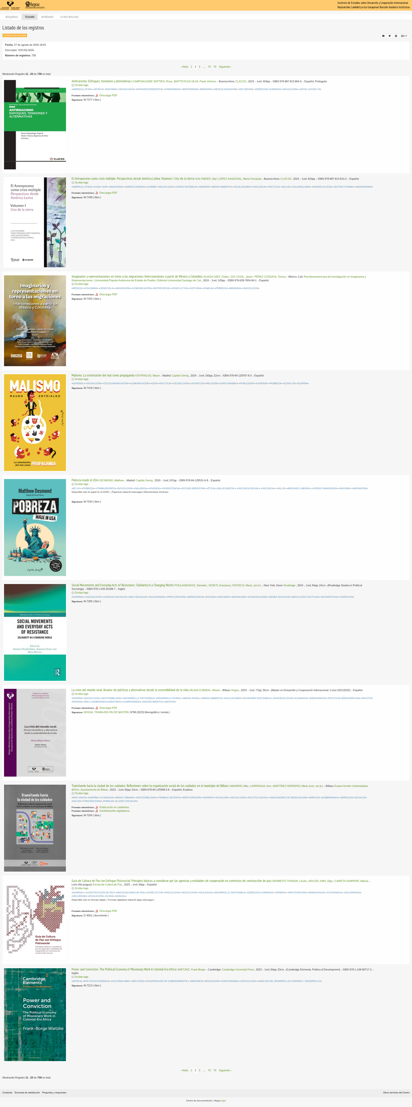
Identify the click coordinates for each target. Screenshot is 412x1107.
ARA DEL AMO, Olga (320, 881)
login (223, 1100)
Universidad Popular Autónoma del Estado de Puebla (124, 280)
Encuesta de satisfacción (27, 1092)
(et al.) (257, 585)
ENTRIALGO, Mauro (148, 375)
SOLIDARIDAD (157, 597)
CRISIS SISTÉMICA (186, 187)
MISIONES (196, 981)
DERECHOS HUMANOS (268, 89)
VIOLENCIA (259, 187)
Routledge (289, 585)
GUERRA (302, 383)
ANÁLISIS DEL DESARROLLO (274, 981)
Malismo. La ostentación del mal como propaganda (103, 375)
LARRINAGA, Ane (260, 786)
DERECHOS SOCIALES (353, 797)
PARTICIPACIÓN (176, 597)
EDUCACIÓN (290, 89)
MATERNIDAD (190, 89)
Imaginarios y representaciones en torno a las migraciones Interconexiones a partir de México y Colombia (137, 276)
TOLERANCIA (334, 892)
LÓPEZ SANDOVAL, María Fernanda (239, 178)
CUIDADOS (301, 698)
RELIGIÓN (212, 383)
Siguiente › (225, 66)
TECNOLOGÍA (180, 383)
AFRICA (98, 89)
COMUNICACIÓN (142, 288)
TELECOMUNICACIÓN (116, 383)
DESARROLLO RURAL (169, 698)
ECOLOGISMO (242, 187)
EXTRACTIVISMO (344, 187)
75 (209, 66)
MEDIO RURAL (191, 698)
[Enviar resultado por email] (383, 36)
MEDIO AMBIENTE (222, 187)
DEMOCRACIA (195, 597)
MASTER (170, 702)
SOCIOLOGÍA (127, 89)
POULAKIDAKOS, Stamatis (190, 585)
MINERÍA (204, 187)
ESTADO (210, 597)
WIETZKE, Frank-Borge (191, 969)
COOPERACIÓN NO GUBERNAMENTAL (167, 981)
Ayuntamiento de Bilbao (94, 789)
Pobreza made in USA (85, 480)
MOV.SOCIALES (138, 597)
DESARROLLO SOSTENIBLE (139, 698)
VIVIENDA (262, 383)
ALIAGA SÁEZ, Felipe (216, 276)
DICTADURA (246, 89)
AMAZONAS (116, 187)
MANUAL (120, 896)
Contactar (7, 1092)
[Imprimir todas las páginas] (396, 36)
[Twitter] (389, 36)
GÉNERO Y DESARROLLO (306, 981)
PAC (87, 702)
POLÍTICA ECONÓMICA (96, 981)
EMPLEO (314, 797)
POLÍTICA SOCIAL (257, 797)
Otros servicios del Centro (396, 1092)
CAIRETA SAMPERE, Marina (351, 881)
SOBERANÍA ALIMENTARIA (106, 702)
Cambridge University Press (238, 969)
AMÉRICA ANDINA (135, 187)
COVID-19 (314, 89)
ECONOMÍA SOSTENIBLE (257, 698)
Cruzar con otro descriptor (14, 35)
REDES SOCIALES (279, 597)
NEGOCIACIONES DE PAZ (130, 892)
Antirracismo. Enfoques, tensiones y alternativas (101, 81)
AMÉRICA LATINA (82, 89)
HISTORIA (195, 288)
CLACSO (240, 81)
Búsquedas (12, 17)
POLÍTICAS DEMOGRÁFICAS (344, 698)
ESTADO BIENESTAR (194, 488)
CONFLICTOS (179, 288)
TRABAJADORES (106, 488)
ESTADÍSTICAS (330, 597)
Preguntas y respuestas (54, 1092)
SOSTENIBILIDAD (111, 698)
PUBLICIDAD (246, 383)
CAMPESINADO (132, 702)
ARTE (303, 89)
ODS (154, 383)
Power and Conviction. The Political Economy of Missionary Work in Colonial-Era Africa (124, 969)
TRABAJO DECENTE (169, 797)
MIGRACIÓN (123, 288)
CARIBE (152, 187)
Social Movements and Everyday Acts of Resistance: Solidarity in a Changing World (122, 585)
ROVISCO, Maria (242, 585)
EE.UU (76, 488)
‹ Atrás (184, 66)
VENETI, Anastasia (219, 585)
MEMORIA (206, 89)
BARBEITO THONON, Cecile (290, 881)
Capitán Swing (180, 375)
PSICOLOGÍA (172, 892)
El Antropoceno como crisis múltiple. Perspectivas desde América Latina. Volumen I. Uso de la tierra (133, 178)
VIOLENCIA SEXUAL (248, 488)
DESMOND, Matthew (112, 480)
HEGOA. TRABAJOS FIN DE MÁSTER (106, 712)
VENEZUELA (106, 288)
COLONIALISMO (301, 187)
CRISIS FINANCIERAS (325, 488)
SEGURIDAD (79, 896)
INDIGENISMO (363, 187)
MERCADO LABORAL (299, 488)
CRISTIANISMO (229, 383)
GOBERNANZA (330, 797)
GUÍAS (109, 896)
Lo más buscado (69, 17)
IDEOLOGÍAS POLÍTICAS (305, 597)
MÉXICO (77, 288)
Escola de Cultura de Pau (107, 884)
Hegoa (235, 690)
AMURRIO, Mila (239, 786)
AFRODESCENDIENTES (149, 89)
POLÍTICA (274, 187)
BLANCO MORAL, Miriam (205, 690)
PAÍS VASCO (79, 797)
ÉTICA (211, 488)
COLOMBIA (91, 288)
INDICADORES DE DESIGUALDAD (288, 797)
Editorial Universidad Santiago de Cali (179, 280)
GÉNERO (208, 797)
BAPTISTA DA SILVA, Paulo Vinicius (195, 81)
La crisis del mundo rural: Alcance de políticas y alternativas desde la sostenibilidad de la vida (130, 690)
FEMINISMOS (172, 89)
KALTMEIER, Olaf (206, 178)
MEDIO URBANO (125, 797)
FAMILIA (208, 288)
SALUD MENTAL (226, 488)
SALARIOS (140, 488)
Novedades (47, 17)
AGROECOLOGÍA (322, 187)
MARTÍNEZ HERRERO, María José (293, 786)
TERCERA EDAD (92, 801)
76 (214, 66)
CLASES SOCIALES (126, 801)
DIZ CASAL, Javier (242, 276)
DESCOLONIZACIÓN (225, 89)
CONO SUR (100, 187)
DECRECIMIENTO (152, 702)
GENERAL (78, 383)
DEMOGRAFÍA (317, 698)
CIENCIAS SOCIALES (115, 597)
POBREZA (221, 288)
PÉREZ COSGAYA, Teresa (270, 276)
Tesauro (30, 17)
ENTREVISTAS (161, 288)
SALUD (286, 187)
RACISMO (111, 89)
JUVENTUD (197, 383)
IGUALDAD (222, 797)
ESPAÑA (77, 698)
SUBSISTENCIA (171, 488)
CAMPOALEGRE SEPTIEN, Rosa (152, 81)
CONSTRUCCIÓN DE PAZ (100, 892)
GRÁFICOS (347, 597)
